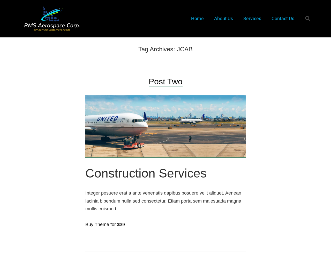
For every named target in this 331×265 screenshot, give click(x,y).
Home (197, 18)
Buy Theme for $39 (105, 224)
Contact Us (283, 18)
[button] (308, 18)
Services (252, 18)
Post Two (166, 81)
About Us (223, 18)
